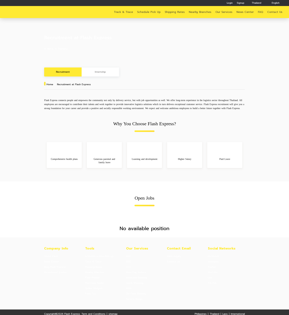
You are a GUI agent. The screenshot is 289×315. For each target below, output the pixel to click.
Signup (240, 3)
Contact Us (173, 261)
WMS (129, 288)
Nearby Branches (200, 12)
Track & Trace (123, 12)
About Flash (51, 256)
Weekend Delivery (136, 277)
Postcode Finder (94, 283)
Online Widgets (94, 288)
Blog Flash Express (55, 267)
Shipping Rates (175, 12)
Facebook (213, 256)
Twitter (212, 267)
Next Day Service (136, 272)
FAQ (260, 12)
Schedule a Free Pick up (99, 256)
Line (210, 277)
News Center (245, 12)
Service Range (134, 299)
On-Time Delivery (136, 293)
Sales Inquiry (174, 256)
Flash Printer (92, 277)
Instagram (213, 261)
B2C (128, 261)
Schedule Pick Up (149, 12)
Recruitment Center (55, 272)
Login (230, 3)
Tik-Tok (212, 283)
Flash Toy (90, 293)
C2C (128, 267)
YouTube (213, 272)
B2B (128, 256)
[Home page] (19, 12)
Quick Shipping (134, 283)
